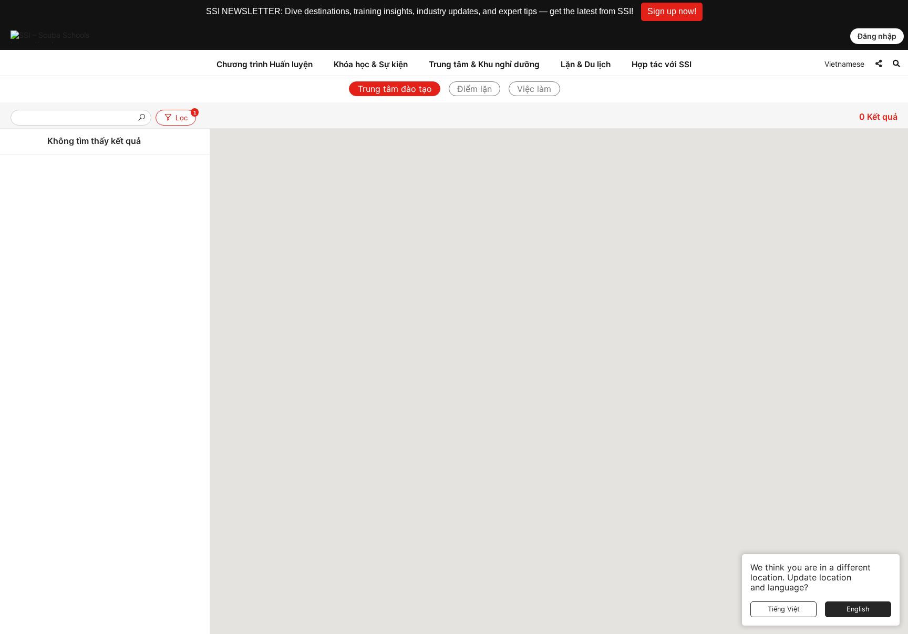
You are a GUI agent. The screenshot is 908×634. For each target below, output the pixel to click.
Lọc (185, 116)
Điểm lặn (474, 89)
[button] (672, 12)
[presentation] (76, 118)
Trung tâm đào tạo (395, 89)
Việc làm (534, 89)
